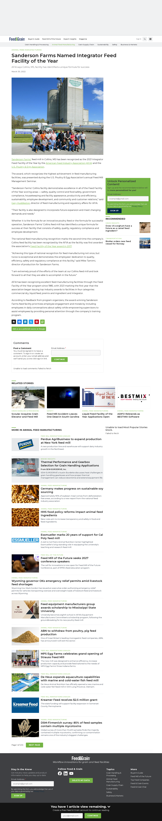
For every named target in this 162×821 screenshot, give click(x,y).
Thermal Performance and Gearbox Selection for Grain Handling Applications (70, 463)
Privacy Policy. (137, 206)
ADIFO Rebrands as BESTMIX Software (128, 415)
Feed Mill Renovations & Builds (55, 436)
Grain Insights (112, 223)
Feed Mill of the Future (52, 555)
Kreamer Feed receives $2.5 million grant (69, 699)
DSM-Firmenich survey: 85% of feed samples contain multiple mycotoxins (71, 724)
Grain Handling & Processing (25, 411)
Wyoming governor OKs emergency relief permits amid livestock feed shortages (57, 582)
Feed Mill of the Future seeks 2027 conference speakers (64, 559)
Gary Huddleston (21, 203)
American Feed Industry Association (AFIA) (69, 163)
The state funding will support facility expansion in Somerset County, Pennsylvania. (70, 705)
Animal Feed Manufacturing (27, 50)
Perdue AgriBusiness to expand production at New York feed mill (71, 441)
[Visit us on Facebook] (60, 773)
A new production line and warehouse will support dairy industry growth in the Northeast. (72, 447)
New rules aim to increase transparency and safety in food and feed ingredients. (70, 520)
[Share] (19, 322)
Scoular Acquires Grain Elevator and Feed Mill (25, 415)
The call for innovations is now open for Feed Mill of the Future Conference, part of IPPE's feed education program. (70, 566)
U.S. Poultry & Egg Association (28, 167)
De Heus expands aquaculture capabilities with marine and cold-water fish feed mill (70, 678)
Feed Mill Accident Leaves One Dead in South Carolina (63, 415)
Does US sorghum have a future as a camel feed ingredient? (119, 228)
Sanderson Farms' (21, 159)
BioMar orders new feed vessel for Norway (118, 242)
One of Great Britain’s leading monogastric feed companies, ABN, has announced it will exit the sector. (72, 639)
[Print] (14, 322)
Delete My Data (81, 780)
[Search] (144, 39)
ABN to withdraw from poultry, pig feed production (68, 632)
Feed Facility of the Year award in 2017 (51, 246)
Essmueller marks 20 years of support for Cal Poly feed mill (72, 536)
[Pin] (36, 322)
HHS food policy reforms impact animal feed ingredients (72, 513)
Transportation (113, 238)
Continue (93, 816)
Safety (50, 411)
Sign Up (114, 211)
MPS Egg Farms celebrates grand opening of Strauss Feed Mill (72, 655)
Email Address (58, 348)
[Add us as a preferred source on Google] (42, 322)
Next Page (34, 745)
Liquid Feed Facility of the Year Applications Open (97, 415)
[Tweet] (31, 322)
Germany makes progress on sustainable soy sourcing (72, 490)
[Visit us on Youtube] (71, 773)
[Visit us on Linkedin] (66, 773)
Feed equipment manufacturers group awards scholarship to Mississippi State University (68, 608)
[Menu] (150, 39)
